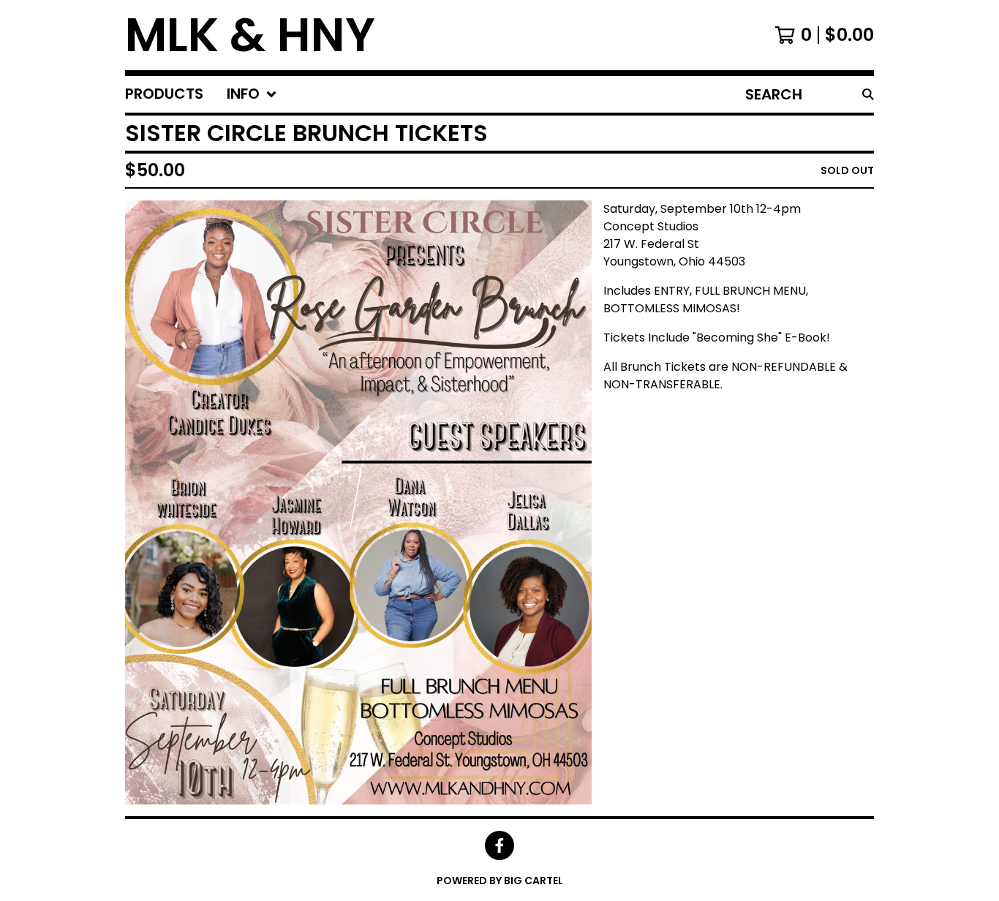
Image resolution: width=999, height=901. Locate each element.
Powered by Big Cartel (500, 880)
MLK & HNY (250, 35)
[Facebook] (499, 845)
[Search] (868, 94)
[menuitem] (164, 94)
